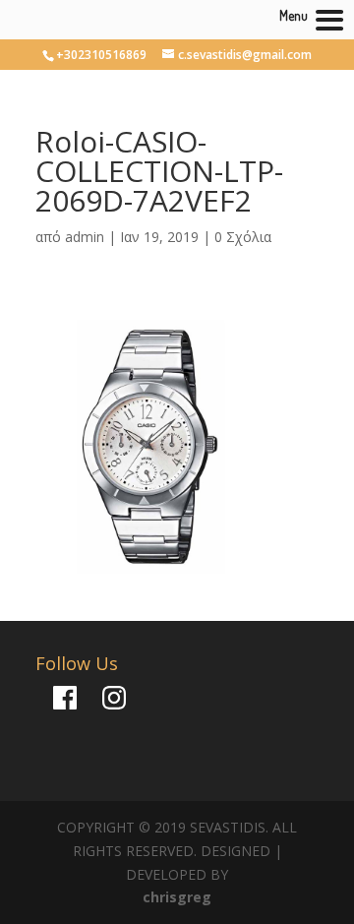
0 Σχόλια (242, 236)
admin (84, 236)
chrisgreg (177, 897)
